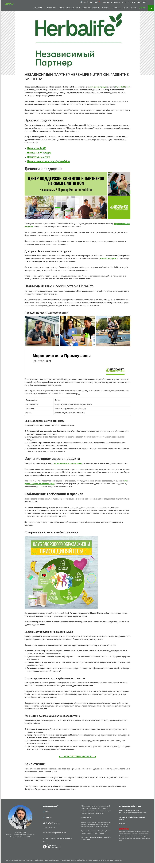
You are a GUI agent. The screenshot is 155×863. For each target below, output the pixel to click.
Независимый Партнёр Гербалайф (72, 860)
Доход (142, 7)
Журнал (105, 7)
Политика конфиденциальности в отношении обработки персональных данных (32, 860)
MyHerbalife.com (122, 87)
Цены (126, 7)
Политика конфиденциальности (130, 810)
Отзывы (133, 7)
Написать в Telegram (38, 157)
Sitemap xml (105, 860)
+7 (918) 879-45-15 (51, 823)
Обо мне (122, 823)
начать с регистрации (97, 87)
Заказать (116, 7)
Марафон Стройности (91, 7)
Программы (51, 7)
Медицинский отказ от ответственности (133, 812)
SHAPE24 (9, 4)
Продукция (38, 7)
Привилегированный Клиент (69, 7)
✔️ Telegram (47, 817)
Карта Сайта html (116, 860)
